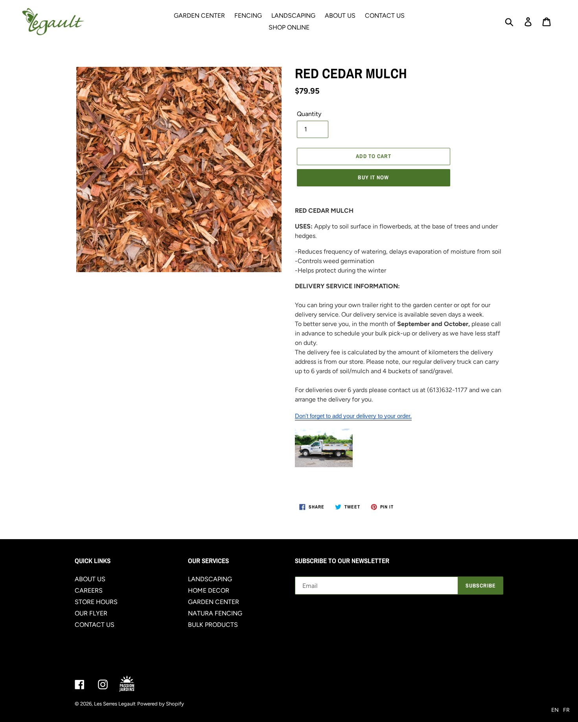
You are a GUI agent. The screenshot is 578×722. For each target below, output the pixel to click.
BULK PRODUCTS (213, 624)
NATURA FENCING (215, 613)
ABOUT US (90, 579)
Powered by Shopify (160, 704)
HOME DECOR (208, 590)
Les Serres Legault (115, 704)
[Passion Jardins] (133, 684)
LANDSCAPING (210, 579)
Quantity (309, 114)
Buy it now (373, 177)
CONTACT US (94, 624)
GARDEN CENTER (213, 602)
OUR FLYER (91, 613)
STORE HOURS (96, 602)
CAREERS (89, 590)
